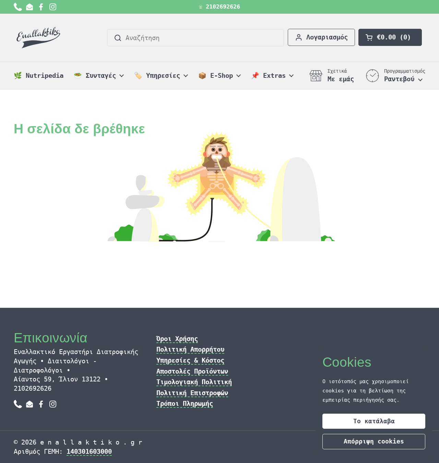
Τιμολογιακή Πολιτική (194, 382)
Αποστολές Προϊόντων (192, 371)
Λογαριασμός (327, 37)
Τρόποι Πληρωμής (184, 403)
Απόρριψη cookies (374, 441)
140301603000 (89, 451)
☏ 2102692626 (219, 7)
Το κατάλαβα (374, 421)
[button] (390, 37)
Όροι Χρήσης (177, 338)
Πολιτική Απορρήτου (190, 349)
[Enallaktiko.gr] (40, 37)
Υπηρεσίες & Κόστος (190, 360)
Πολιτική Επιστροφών (192, 393)
